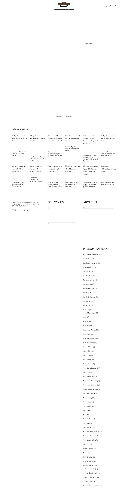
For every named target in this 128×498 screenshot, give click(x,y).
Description (59, 116)
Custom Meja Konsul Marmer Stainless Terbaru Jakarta (18, 184)
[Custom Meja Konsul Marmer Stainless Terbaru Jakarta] (19, 172)
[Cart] (115, 6)
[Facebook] (83, 49)
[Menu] (13, 6)
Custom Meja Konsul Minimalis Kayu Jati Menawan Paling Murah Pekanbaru (90, 158)
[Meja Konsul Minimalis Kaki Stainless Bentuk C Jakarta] (37, 145)
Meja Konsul (87, 20)
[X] (86, 49)
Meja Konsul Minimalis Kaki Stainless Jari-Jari (108, 183)
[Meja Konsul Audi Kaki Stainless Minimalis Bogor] (19, 142)
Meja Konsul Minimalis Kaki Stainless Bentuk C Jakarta (37, 159)
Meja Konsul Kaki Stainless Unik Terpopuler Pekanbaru (36, 179)
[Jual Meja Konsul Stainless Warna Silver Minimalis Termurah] (108, 142)
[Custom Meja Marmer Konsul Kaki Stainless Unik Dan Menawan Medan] (90, 172)
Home (80, 20)
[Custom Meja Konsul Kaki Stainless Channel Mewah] (72, 139)
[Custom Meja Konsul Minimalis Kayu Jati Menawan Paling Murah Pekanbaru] (90, 144)
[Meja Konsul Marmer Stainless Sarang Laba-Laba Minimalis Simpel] (55, 142)
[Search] (110, 6)
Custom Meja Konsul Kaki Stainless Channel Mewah (72, 148)
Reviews (69, 116)
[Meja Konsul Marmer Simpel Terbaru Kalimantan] (72, 172)
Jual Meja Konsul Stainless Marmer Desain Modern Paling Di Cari (55, 185)
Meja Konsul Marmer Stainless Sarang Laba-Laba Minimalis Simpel (55, 154)
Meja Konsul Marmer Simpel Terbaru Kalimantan (71, 184)
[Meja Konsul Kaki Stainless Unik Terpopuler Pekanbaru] (37, 170)
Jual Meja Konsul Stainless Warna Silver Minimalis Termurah (108, 154)
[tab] (59, 116)
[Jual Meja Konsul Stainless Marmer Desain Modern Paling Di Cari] (55, 172)
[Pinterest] (89, 49)
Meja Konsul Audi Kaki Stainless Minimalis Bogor (19, 154)
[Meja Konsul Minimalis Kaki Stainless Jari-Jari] (108, 172)
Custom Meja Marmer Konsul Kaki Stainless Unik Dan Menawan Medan (90, 185)
